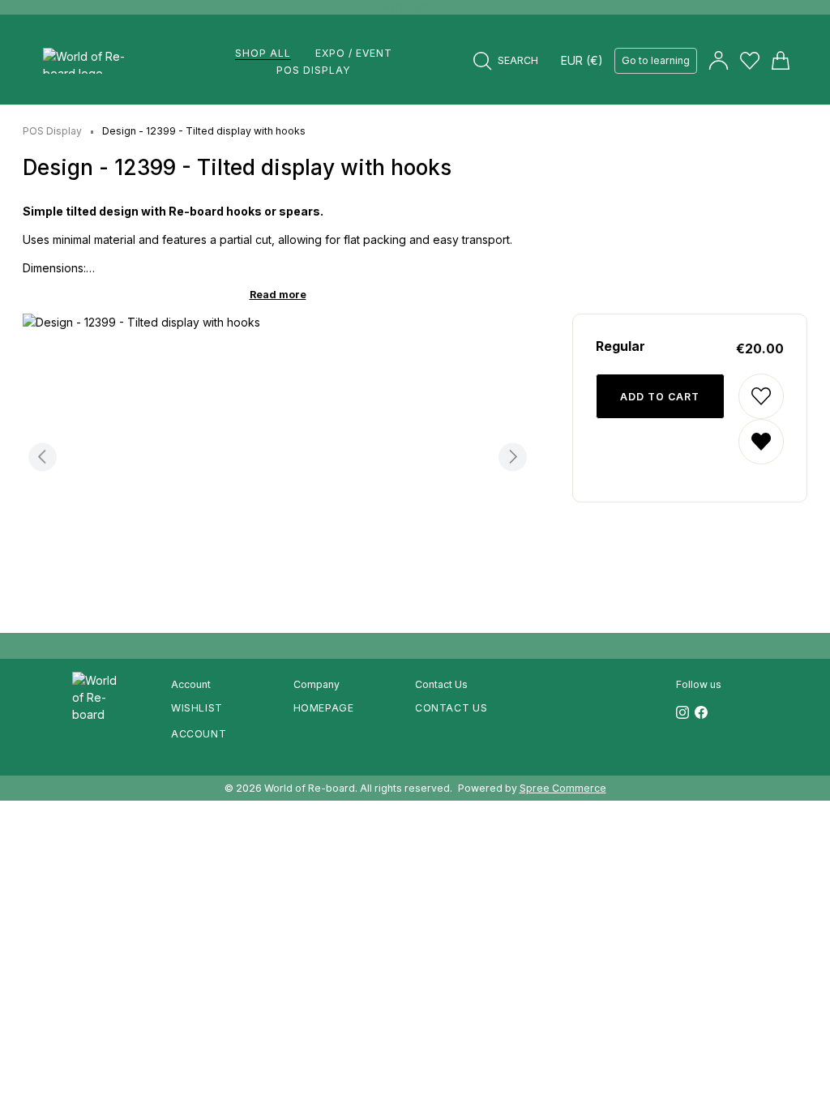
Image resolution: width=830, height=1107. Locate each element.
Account (198, 734)
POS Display (52, 131)
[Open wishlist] (749, 61)
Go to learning (656, 60)
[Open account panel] (718, 61)
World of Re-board (309, 788)
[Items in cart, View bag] (779, 61)
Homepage (323, 708)
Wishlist (197, 708)
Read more (278, 295)
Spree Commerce (563, 788)
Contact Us (451, 708)
